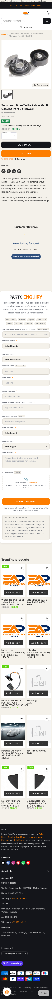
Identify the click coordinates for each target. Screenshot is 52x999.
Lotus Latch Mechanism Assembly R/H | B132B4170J (38, 652)
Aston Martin (9, 112)
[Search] (47, 21)
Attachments (11, 472)
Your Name (7, 378)
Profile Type (9, 441)
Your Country (9, 428)
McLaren (38, 837)
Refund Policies (41, 987)
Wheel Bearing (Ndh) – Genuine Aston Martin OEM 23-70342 (12, 602)
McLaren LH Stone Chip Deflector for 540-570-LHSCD (36, 803)
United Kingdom (13, 953)
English (6, 948)
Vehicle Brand (9, 341)
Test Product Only (36, 750)
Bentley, (12, 837)
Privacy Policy (25, 987)
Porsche (5, 840)
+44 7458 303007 (20, 898)
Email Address (9, 391)
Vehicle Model (9, 354)
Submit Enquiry (26, 501)
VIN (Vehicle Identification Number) (25, 329)
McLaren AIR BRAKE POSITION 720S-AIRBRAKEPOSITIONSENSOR (15, 703)
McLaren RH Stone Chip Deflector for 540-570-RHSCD (11, 803)
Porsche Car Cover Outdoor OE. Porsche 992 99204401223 (12, 753)
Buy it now (26, 153)
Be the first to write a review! (26, 256)
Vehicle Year (13, 366)
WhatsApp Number (13, 416)
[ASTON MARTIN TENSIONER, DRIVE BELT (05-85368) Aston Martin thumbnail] (7, 94)
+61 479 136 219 (19, 922)
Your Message (9, 453)
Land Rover (21, 837)
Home (3, 35)
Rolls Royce (19, 840)
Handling (32, 700)
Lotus (30, 837)
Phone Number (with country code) (18, 402)
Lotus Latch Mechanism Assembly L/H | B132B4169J (13, 652)
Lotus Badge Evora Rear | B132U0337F (37, 601)
